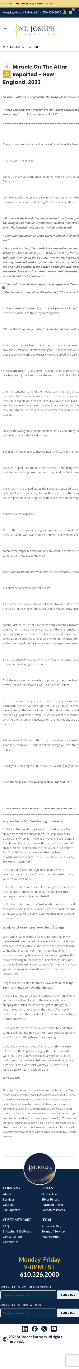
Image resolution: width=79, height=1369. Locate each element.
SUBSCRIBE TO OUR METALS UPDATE (25, 1287)
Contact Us (10, 1241)
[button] (72, 12)
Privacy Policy (51, 1226)
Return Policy (50, 1236)
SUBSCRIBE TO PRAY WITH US (21, 1305)
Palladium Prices (53, 1210)
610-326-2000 (52, 12)
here (15, 973)
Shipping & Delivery (17, 1231)
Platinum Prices (52, 1204)
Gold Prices (49, 1194)
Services (9, 1199)
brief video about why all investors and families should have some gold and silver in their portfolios (39, 1132)
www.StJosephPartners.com (55, 1113)
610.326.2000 (39, 1274)
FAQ (6, 1226)
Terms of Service (53, 1231)
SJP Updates (17, 47)
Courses (8, 1204)
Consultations (12, 1236)
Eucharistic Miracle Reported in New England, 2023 (37, 782)
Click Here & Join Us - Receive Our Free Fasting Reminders (39, 808)
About (7, 1194)
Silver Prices (50, 1199)
